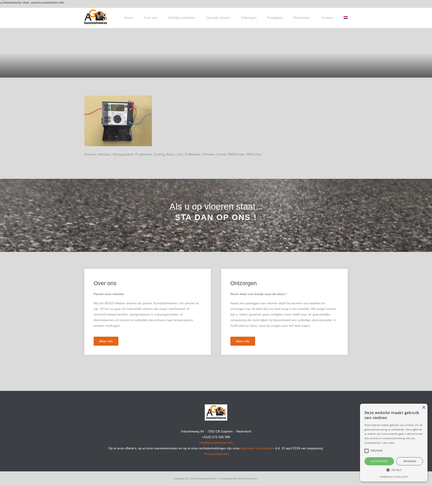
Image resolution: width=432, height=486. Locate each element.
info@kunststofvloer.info (216, 442)
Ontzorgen (248, 18)
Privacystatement (216, 454)
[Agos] (112, 14)
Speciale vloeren (218, 18)
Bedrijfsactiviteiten (181, 18)
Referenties (301, 18)
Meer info (106, 341)
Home (128, 18)
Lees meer (388, 442)
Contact (327, 18)
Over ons (151, 18)
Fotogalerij (275, 18)
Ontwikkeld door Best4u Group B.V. (239, 478)
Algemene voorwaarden (257, 448)
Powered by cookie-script (394, 476)
